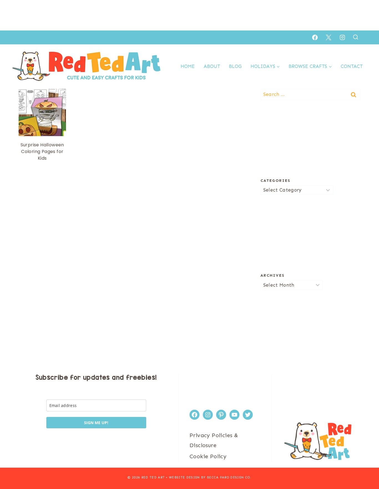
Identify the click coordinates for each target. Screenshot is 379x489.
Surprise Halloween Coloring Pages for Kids (42, 151)
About (212, 66)
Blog (235, 66)
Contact (352, 66)
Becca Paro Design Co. (229, 477)
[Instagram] (342, 37)
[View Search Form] (355, 37)
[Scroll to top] (365, 466)
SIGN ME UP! (96, 422)
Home (188, 66)
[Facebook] (314, 37)
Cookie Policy (208, 456)
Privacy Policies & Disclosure (214, 440)
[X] (328, 37)
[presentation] (42, 112)
